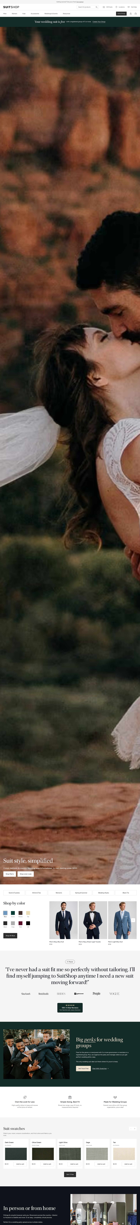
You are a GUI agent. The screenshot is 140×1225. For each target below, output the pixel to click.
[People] (97, 993)
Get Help (134, 7)
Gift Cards (109, 7)
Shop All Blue (10, 936)
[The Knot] (26, 993)
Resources (66, 13)
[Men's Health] (43, 993)
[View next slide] (133, 920)
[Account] (130, 14)
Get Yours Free (83, 1068)
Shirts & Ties (36, 893)
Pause (71, 962)
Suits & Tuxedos (14, 893)
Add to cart (20, 1164)
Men (4, 13)
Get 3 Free (70, 1174)
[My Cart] (135, 14)
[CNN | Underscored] (79, 993)
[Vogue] (114, 993)
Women (14, 13)
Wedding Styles (103, 893)
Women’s (59, 893)
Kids (24, 13)
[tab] (5, 914)
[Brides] (61, 993)
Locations (122, 7)
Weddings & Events (51, 13)
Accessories (35, 13)
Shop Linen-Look (25, 874)
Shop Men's (10, 874)
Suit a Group (121, 13)
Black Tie (126, 893)
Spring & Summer (81, 893)
